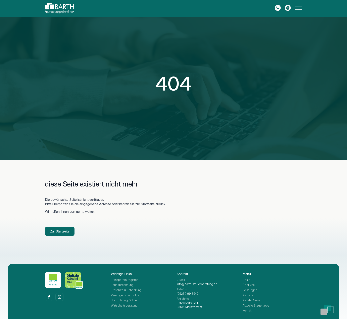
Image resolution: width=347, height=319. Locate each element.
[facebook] (49, 297)
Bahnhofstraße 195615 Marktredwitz (189, 305)
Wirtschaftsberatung (124, 305)
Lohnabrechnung (122, 284)
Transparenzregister (124, 279)
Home (246, 279)
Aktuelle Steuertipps (256, 305)
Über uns (249, 284)
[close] (298, 9)
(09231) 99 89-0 (187, 293)
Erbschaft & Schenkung (126, 290)
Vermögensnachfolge (125, 295)
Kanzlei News (251, 300)
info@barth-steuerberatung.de (197, 284)
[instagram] (59, 297)
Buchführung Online (124, 300)
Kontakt (247, 310)
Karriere (248, 295)
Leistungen (250, 290)
